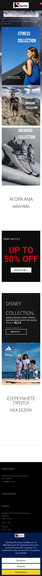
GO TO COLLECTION (13, 77)
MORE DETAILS (15, 332)
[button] (39, 5)
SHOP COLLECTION (10, 16)
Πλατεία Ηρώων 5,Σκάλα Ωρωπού (15, 476)
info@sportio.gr (8, 481)
